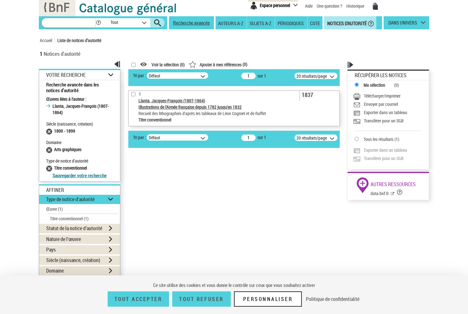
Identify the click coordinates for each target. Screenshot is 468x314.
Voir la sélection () (168, 65)
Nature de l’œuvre (63, 239)
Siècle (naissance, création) (73, 260)
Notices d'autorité (346, 23)
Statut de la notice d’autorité (74, 228)
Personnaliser (268, 299)
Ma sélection (374, 85)
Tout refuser (201, 299)
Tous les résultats (379, 139)
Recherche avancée (191, 22)
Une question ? (330, 6)
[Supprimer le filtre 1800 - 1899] (50, 131)
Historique (355, 6)
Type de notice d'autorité (70, 199)
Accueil (46, 40)
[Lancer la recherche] (157, 23)
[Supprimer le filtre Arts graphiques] (50, 149)
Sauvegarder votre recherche (80, 175)
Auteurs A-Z (230, 23)
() (223, 64)
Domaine (55, 270)
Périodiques (291, 23)
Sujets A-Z (260, 23)
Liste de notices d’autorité (79, 40)
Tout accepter (138, 299)
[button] (98, 22)
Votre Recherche (66, 75)
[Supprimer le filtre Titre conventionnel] (50, 168)
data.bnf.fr (380, 193)
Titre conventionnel (69, 218)
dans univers (402, 24)
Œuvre (54, 209)
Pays (51, 249)
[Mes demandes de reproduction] (375, 6)
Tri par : (139, 75)
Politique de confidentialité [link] (332, 299)
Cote (315, 23)
